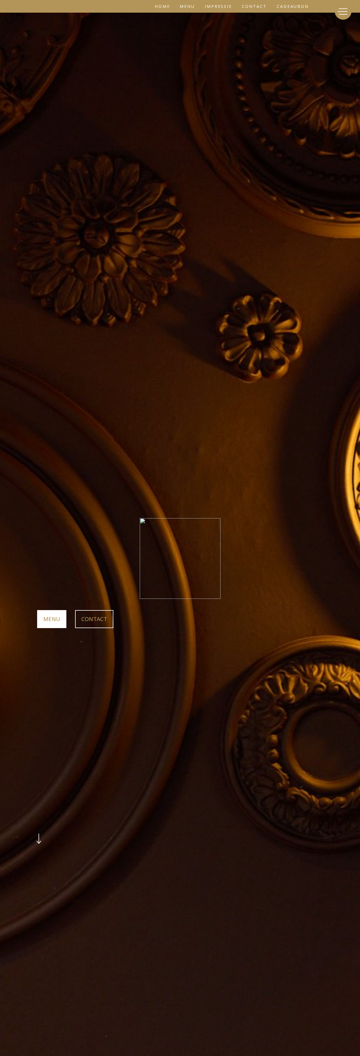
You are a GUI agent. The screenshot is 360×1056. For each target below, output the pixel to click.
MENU (51, 619)
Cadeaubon (293, 6)
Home (162, 6)
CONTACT (94, 619)
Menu (187, 6)
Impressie (218, 6)
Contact (254, 6)
